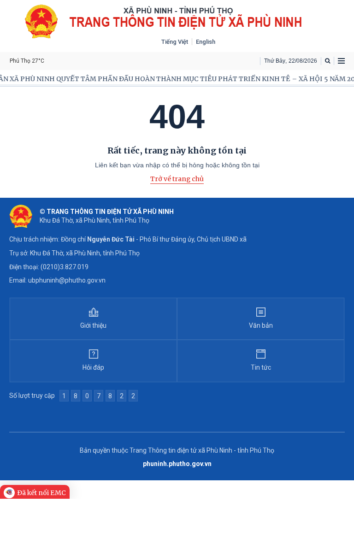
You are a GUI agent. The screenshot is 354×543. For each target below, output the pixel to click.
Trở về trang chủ (177, 179)
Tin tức (261, 367)
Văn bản (261, 325)
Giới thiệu (93, 325)
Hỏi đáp (93, 367)
